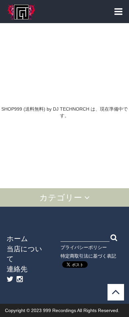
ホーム (17, 238)
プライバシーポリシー (84, 247)
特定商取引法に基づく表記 (88, 256)
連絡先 (17, 268)
